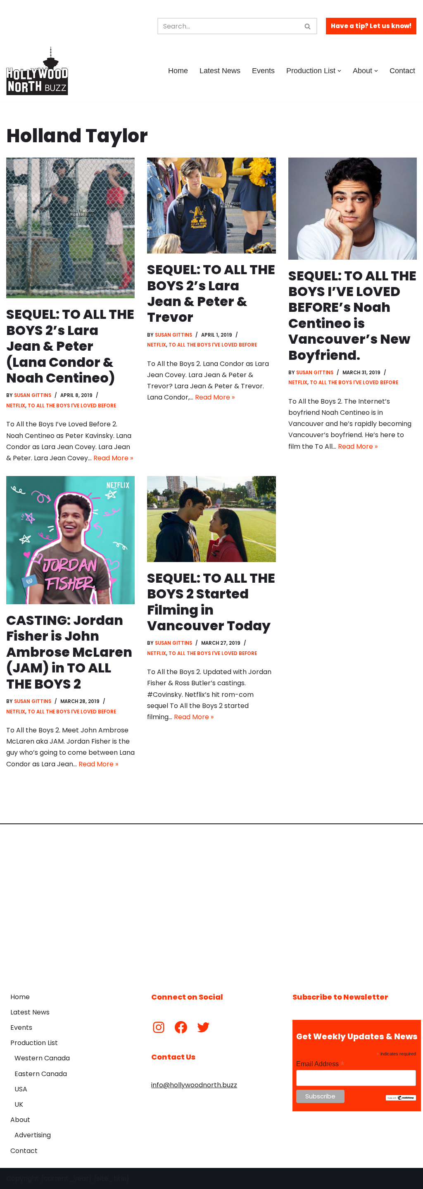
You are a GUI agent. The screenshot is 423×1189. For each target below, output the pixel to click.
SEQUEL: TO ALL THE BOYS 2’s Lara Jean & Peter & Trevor (211, 293)
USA (20, 1089)
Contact (402, 71)
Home (178, 71)
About (20, 1119)
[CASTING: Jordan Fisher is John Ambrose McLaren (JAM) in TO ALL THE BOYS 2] (70, 540)
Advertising (32, 1135)
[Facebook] (180, 1027)
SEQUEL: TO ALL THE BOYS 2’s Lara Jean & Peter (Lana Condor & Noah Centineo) (70, 346)
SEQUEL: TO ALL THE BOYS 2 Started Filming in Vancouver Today (211, 602)
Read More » (113, 458)
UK (18, 1104)
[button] (339, 71)
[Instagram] (158, 1027)
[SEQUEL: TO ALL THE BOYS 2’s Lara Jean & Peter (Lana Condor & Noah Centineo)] (70, 228)
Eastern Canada (40, 1074)
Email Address (320, 1064)
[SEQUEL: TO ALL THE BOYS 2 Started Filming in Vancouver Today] (211, 519)
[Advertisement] (211, 902)
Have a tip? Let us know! (371, 26)
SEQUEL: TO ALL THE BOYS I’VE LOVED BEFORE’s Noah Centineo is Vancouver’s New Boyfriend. (352, 315)
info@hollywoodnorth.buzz (194, 1085)
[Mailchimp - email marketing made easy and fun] (401, 1098)
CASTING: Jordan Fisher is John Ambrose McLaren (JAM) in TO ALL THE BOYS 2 (69, 652)
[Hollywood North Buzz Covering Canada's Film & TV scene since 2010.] (37, 70)
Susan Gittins (32, 395)
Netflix (15, 405)
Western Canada (42, 1058)
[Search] (308, 26)
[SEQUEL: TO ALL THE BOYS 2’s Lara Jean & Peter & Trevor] (211, 206)
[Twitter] (203, 1027)
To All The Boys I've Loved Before (72, 405)
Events (263, 71)
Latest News (220, 71)
